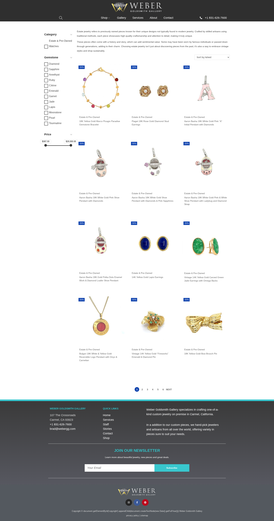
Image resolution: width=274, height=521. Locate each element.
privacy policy (132, 515)
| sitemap (144, 515)
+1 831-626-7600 (216, 17)
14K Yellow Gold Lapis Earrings (147, 277)
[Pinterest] (145, 502)
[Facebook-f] (137, 502)
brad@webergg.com (62, 428)
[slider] (45, 145)
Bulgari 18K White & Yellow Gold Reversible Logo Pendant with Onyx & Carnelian (98, 357)
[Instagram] (128, 502)
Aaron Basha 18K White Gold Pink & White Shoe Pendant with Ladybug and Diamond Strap (205, 200)
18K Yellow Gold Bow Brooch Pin (200, 353)
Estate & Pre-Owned (89, 117)
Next (169, 389)
